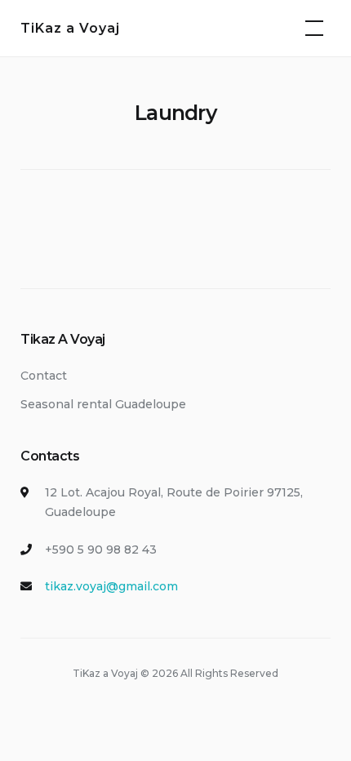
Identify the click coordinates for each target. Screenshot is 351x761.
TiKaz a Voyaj (70, 28)
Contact (43, 375)
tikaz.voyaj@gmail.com (111, 586)
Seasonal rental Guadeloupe (103, 404)
